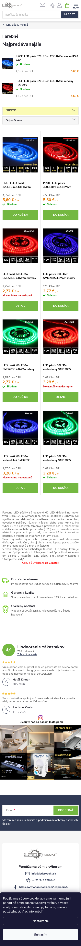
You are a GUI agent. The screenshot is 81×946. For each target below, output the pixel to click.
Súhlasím (40, 934)
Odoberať (66, 810)
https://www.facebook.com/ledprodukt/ (43, 887)
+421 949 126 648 (43, 880)
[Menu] (76, 5)
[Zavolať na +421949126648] (52, 5)
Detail (20, 306)
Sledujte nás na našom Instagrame (41, 722)
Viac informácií (32, 911)
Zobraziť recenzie (27, 654)
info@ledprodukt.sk (43, 873)
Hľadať (69, 14)
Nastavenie (40, 921)
